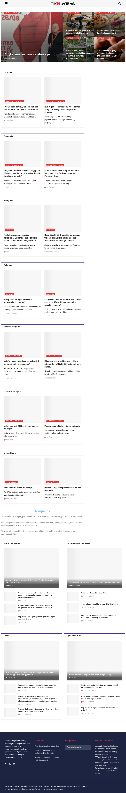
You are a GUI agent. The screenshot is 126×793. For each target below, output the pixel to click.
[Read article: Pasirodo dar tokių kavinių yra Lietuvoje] (62, 409)
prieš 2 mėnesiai (88, 596)
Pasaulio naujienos (14, 165)
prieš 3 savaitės (88, 702)
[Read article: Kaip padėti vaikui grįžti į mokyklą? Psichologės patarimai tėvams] (10, 620)
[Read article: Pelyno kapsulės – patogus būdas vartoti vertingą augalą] (94, 660)
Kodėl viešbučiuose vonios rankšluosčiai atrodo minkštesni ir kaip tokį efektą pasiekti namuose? (62, 302)
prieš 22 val (11, 677)
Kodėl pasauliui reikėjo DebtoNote (94, 593)
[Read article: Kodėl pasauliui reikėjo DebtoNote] (73, 596)
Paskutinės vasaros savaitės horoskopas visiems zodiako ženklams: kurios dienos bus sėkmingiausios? (21, 238)
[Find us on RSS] (14, 763)
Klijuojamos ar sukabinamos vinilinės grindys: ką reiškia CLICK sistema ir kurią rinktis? (62, 364)
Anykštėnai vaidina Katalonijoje (27, 54)
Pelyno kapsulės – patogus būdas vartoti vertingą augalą (90, 675)
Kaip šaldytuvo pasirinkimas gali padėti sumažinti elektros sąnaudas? (94, 582)
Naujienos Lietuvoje (15, 101)
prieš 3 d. (8, 187)
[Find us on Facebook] (5, 763)
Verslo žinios (11, 12)
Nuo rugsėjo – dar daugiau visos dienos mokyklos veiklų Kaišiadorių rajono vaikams (62, 109)
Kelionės (9, 294)
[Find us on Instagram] (10, 763)
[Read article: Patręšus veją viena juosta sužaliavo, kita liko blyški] (62, 471)
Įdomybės (10, 229)
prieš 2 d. (10, 585)
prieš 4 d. (8, 252)
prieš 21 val (9, 121)
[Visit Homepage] (63, 3)
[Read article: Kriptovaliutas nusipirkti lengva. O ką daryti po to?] (73, 607)
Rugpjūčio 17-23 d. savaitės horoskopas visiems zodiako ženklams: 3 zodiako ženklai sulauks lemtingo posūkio (62, 238)
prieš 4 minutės (11, 58)
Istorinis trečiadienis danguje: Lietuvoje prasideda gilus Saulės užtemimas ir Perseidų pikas (61, 173)
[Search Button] (119, 3)
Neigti (92, 783)
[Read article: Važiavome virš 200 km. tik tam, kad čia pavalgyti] (22, 409)
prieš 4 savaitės (11, 313)
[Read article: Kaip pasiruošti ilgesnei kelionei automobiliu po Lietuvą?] (22, 283)
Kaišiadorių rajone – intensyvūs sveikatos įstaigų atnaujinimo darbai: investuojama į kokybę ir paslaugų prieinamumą (36, 595)
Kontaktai (99, 788)
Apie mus (24, 786)
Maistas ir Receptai (106, 12)
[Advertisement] (106, 91)
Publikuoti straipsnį (12, 786)
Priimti (72, 783)
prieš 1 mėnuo (10, 378)
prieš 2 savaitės (51, 187)
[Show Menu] (6, 3)
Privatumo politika (89, 788)
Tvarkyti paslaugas (70, 776)
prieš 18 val (9, 440)
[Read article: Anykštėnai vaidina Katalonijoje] (22, 471)
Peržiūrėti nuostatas (113, 783)
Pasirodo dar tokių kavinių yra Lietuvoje (62, 426)
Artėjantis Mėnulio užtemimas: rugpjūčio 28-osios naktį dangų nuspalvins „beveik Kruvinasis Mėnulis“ (22, 173)
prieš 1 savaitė (24, 622)
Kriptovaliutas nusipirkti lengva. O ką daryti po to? (100, 604)
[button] (121, 758)
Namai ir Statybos (13, 356)
